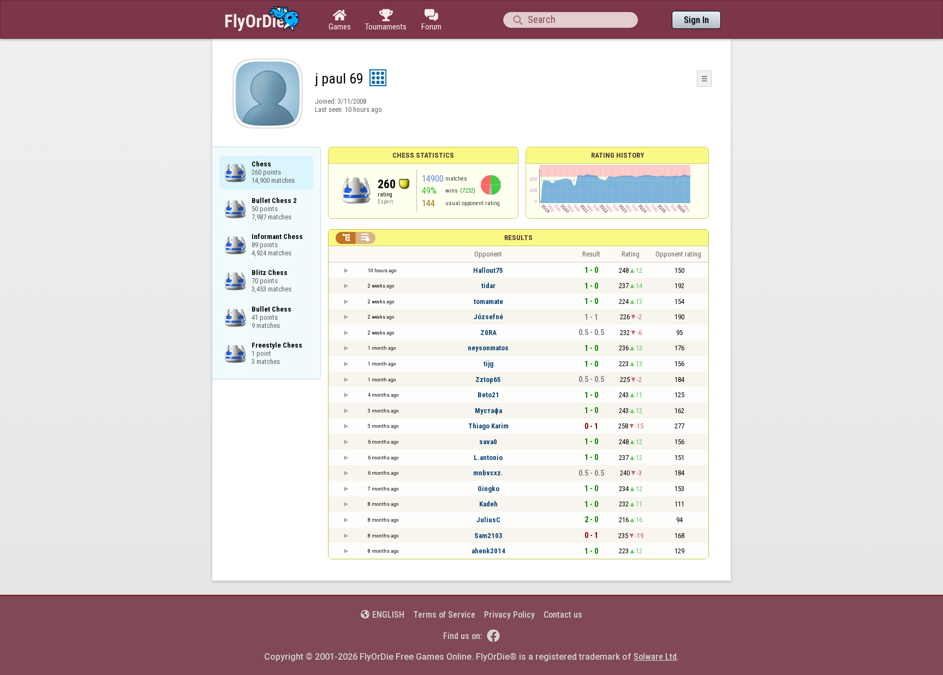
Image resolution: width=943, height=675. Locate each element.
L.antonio (488, 457)
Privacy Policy (509, 615)
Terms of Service (444, 615)
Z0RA (488, 332)
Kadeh (488, 504)
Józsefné (488, 317)
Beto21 (488, 395)
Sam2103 (488, 535)
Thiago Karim (488, 426)
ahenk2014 (488, 551)
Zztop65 (488, 379)
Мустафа (488, 411)
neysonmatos (488, 348)
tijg (488, 364)
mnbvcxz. (488, 473)
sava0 (488, 442)
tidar (488, 286)
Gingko (488, 489)
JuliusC (488, 520)
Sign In (696, 20)
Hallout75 (488, 270)
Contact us (563, 615)
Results (518, 238)
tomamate (488, 301)
